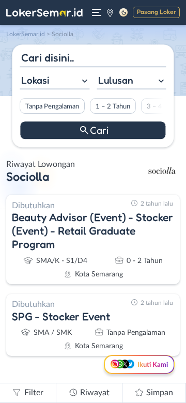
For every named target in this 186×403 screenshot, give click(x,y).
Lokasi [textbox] (35, 80)
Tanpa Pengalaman (52, 106)
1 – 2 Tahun (113, 106)
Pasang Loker (156, 12)
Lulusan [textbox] (115, 80)
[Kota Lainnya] (110, 12)
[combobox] (54, 81)
